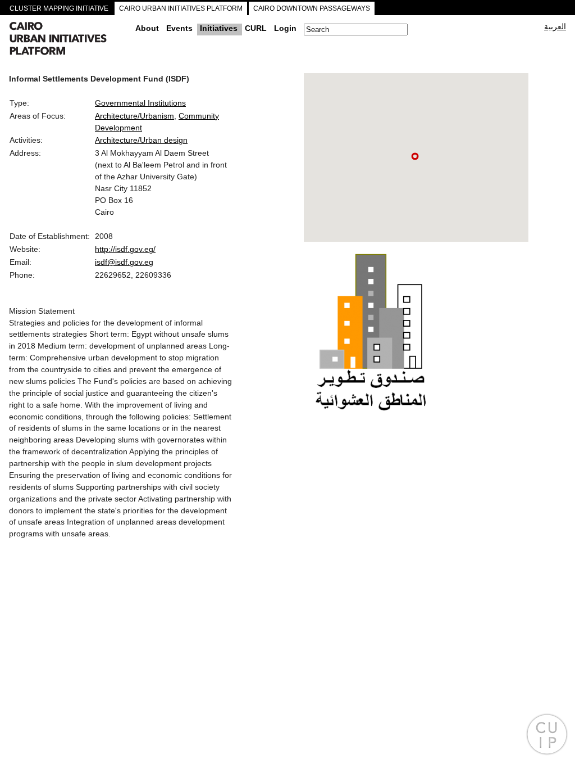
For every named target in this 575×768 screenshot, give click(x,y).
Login (285, 28)
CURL (256, 28)
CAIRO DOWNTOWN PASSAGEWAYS (311, 8)
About (147, 28)
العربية (555, 26)
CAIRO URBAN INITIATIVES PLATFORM (181, 8)
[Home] (68, 40)
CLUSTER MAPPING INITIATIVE (59, 8)
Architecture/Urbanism (134, 115)
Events (179, 28)
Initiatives (219, 28)
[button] (415, 156)
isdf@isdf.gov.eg (124, 261)
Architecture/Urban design (141, 139)
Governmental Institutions (140, 102)
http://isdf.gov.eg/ (125, 249)
